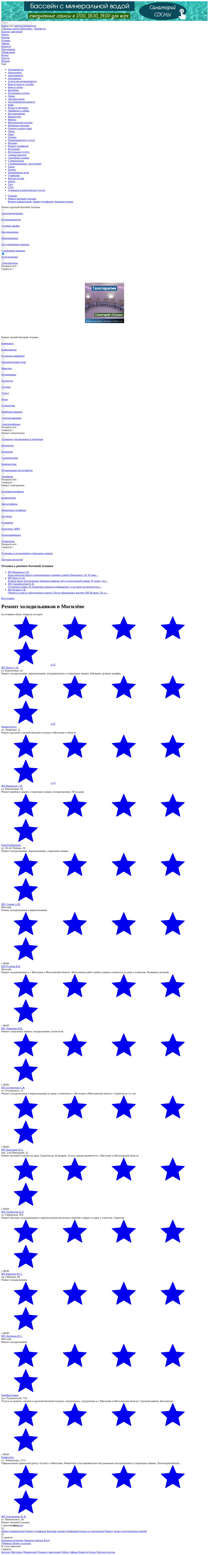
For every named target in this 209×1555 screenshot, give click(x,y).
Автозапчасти (15, 69)
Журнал (5, 61)
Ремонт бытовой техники (22, 198)
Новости (6, 46)
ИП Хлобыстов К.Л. (12, 1211)
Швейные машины (11, 411)
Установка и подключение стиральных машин (27, 553)
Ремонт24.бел (8, 726)
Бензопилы (7, 445)
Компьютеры (8, 497)
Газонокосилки (9, 457)
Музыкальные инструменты (17, 470)
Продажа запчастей (12, 559)
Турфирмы (14, 175)
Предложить (8, 49)
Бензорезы (7, 451)
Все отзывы (7, 598)
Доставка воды (16, 99)
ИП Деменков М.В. (12, 1028)
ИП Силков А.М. (10, 904)
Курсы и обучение (18, 107)
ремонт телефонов (43, 201)
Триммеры (7, 476)
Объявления (8, 52)
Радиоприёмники (11, 535)
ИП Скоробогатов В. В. (21, 584)
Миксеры (6, 368)
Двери (11, 96)
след (20, 1525)
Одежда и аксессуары (20, 128)
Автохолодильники (12, 213)
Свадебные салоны (18, 157)
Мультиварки (8, 374)
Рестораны (14, 149)
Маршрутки (14, 116)
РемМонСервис (10, 1395)
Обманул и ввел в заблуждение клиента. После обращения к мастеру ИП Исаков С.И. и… (58, 592)
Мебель (12, 119)
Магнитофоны (9, 504)
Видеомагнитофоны (12, 491)
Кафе (11, 104)
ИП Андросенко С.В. (13, 1087)
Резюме (5, 37)
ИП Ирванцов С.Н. (18, 572)
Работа (5, 34)
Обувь (11, 131)
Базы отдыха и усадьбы (21, 84)
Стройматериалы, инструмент (24, 163)
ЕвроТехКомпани (11, 845)
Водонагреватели (11, 219)
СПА (11, 187)
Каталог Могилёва (11, 1552)
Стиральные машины (13, 250)
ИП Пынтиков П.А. (12, 1149)
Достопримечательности (21, 102)
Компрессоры (8, 464)
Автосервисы (15, 75)
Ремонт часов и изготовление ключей (126, 1531)
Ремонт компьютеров (20, 201)
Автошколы (14, 78)
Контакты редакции (12, 1540)
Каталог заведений (11, 31)
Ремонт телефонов (18, 146)
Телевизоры (8, 541)
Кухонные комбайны (12, 356)
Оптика (12, 137)
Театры (12, 169)
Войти (4, 25)
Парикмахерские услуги (21, 140)
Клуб (47, 1540)
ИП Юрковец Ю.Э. (12, 1274)
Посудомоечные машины (15, 244)
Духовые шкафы (10, 225)
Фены (4, 399)
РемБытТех (7, 1457)
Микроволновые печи (13, 362)
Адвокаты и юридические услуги (26, 190)
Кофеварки (7, 343)
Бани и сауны (15, 87)
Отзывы (5, 40)
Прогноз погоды (105, 1552)
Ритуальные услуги (19, 152)
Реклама (12, 143)
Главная (12, 195)
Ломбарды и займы (18, 110)
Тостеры (6, 387)
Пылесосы (7, 380)
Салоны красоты (17, 154)
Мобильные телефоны (13, 510)
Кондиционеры (16, 113)
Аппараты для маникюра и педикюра (22, 439)
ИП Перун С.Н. (16, 578)
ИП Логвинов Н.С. (12, 1336)
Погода (5, 58)
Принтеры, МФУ (10, 528)
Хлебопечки (8, 405)
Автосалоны (15, 72)
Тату (10, 184)
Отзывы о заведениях (49, 1552)
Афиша (5, 43)
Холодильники (9, 256)
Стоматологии (16, 160)
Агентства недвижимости (22, 81)
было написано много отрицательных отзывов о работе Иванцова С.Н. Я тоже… (53, 575)
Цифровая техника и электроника (85, 1531)
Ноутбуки (6, 516)
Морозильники (9, 238)
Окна (11, 134)
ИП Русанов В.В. (11, 966)
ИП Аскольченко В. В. (13, 1516)
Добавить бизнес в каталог (16, 1543)
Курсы (4, 55)
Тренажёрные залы (18, 172)
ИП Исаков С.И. (17, 589)
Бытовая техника (56, 1531)
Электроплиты (9, 263)
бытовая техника (64, 201)
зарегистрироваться (25, 25)
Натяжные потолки (18, 125)
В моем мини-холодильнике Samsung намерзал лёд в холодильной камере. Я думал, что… (58, 581)
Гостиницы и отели (19, 93)
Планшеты (7, 522)
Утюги (5, 393)
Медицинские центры (20, 122)
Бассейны (13, 90)
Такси (11, 166)
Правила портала (33, 1540)
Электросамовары (11, 418)
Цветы (11, 181)
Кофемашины (8, 349)
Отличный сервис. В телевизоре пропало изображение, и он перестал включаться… (55, 586)
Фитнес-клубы (16, 178)
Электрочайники (10, 424)
